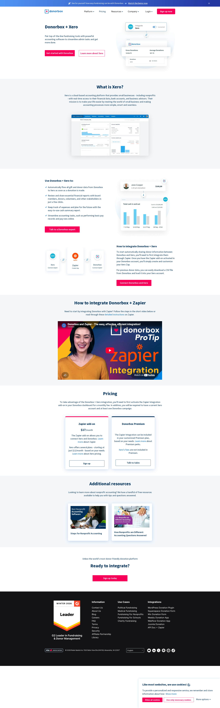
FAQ (94, 621)
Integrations (154, 602)
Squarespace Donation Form (161, 611)
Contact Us (97, 607)
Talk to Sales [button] (133, 462)
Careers (95, 617)
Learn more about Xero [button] (91, 53)
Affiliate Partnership (101, 634)
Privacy (95, 627)
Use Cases (124, 602)
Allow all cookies (152, 700)
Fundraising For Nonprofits (130, 614)
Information (98, 602)
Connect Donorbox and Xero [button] (134, 282)
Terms (95, 624)
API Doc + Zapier (156, 627)
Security (96, 631)
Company (132, 11)
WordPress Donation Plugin (161, 607)
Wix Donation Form (157, 614)
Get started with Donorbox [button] (59, 53)
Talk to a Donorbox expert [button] (62, 229)
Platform (88, 11)
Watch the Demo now (138, 3)
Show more (171, 693)
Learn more (77, 453)
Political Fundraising (127, 607)
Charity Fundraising (127, 621)
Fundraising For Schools (129, 617)
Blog (94, 614)
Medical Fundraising (127, 611)
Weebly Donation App (158, 617)
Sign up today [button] (110, 578)
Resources (116, 11)
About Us (96, 611)
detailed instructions (114, 314)
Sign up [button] (86, 463)
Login (148, 11)
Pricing (102, 11)
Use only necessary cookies (178, 700)
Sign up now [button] (166, 11)
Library (95, 637)
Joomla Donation (156, 624)
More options (202, 699)
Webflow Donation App (159, 621)
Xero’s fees (124, 449)
